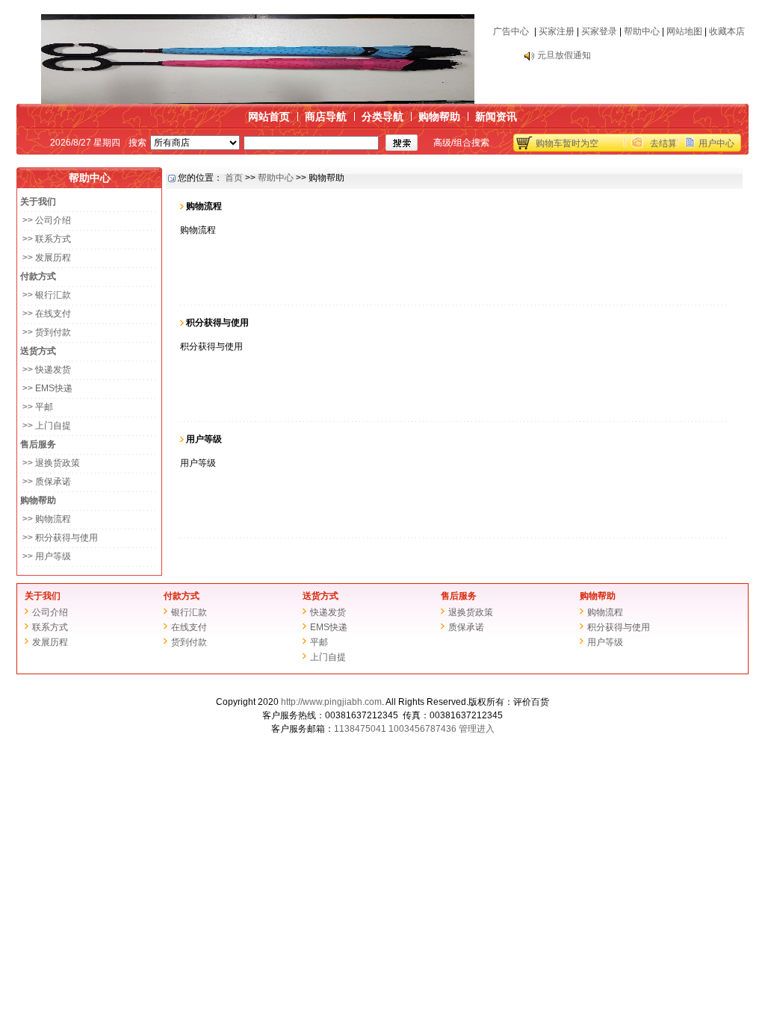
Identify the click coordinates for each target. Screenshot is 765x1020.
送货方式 (320, 596)
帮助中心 (642, 31)
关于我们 (43, 596)
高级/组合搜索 (461, 142)
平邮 (319, 642)
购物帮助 (439, 116)
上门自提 (328, 657)
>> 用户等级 (45, 556)
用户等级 (605, 642)
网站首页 (269, 116)
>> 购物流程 (45, 519)
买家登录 (599, 31)
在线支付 (189, 627)
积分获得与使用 (618, 627)
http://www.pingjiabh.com (331, 702)
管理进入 (477, 729)
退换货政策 (470, 612)
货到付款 (189, 642)
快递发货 (328, 612)
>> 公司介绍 (45, 220)
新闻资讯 (496, 116)
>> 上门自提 (45, 425)
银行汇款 (189, 612)
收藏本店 (727, 31)
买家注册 (556, 31)
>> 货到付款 (45, 332)
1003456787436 (422, 729)
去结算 (663, 143)
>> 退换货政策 (50, 463)
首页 (234, 177)
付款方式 (181, 596)
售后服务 (459, 596)
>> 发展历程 (45, 257)
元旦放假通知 (564, 48)
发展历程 (50, 642)
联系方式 (50, 627)
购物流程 (605, 612)
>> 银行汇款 (45, 295)
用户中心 (716, 143)
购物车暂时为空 (567, 143)
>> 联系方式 (45, 239)
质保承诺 (466, 627)
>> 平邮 (36, 407)
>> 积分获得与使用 (59, 537)
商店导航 (326, 116)
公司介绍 (50, 612)
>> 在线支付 (45, 313)
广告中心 (511, 31)
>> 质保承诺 (45, 481)
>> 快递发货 (45, 369)
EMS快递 (328, 627)
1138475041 (360, 729)
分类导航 (382, 116)
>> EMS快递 (46, 388)
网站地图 (684, 31)
